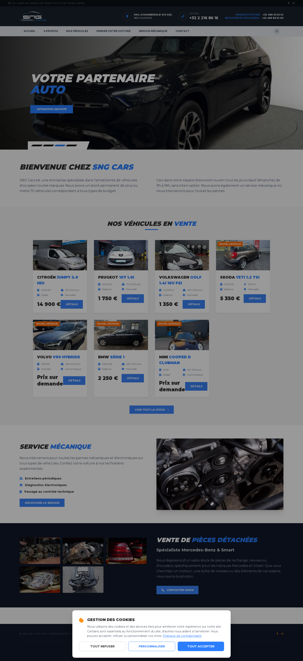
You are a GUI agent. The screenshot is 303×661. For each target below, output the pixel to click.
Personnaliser (152, 646)
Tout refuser (102, 646)
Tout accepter (200, 646)
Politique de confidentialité (182, 636)
